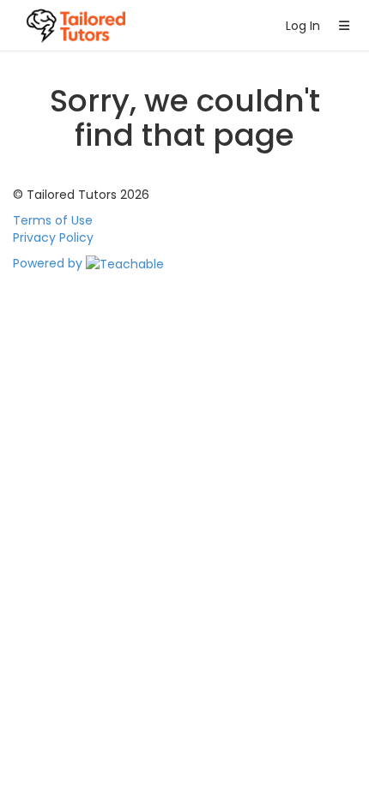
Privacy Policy (53, 237)
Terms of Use (53, 220)
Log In (299, 25)
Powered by (49, 263)
